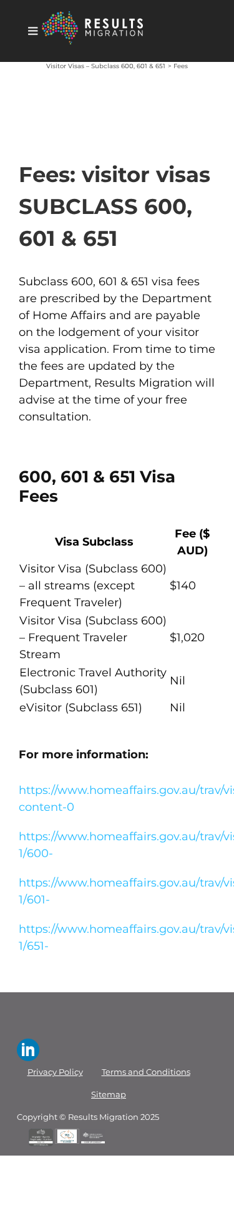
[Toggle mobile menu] (33, 30)
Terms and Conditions (146, 1072)
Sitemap (108, 1094)
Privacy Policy (55, 1072)
